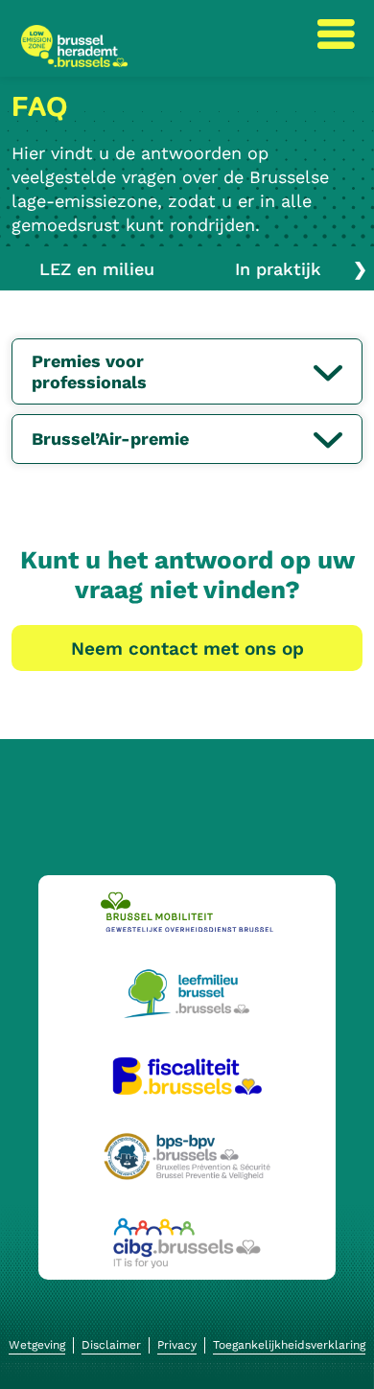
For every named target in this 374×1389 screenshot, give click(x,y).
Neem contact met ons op (187, 648)
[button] (328, 371)
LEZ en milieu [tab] (96, 269)
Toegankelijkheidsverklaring (289, 1345)
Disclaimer (111, 1345)
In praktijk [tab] (278, 269)
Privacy (177, 1345)
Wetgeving (37, 1345)
